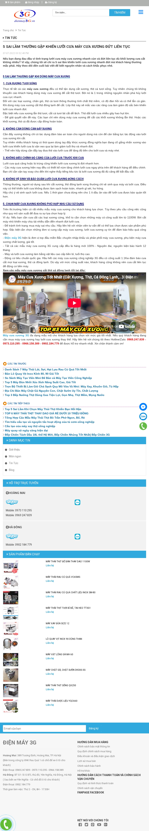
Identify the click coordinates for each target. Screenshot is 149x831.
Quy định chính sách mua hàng (94, 751)
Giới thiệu (14, 449)
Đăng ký (52, 2)
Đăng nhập (33, 2)
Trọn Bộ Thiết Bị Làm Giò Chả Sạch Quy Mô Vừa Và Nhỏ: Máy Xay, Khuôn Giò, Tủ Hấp (62, 386)
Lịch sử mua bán (86, 761)
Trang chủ (8, 30)
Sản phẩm (14, 2)
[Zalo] (143, 416)
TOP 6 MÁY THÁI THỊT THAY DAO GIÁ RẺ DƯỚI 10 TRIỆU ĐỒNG (46, 413)
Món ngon (15, 456)
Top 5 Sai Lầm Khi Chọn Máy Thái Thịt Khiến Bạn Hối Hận (43, 409)
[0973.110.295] (143, 426)
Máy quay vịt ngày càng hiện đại (26, 430)
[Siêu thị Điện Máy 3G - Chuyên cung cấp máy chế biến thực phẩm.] (25, 16)
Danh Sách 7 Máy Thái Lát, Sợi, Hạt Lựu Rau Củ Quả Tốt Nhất (46, 369)
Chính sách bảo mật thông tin (93, 746)
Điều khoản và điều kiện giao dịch (96, 756)
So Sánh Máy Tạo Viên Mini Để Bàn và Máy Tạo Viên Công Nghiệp (48, 377)
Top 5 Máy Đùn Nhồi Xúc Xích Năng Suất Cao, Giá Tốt (40, 382)
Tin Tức (22, 30)
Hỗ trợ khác (83, 770)
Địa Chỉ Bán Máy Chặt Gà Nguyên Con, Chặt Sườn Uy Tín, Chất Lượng (51, 390)
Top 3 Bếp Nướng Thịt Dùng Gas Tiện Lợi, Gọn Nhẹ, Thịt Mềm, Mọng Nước (54, 395)
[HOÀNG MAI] (77, 502)
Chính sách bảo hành (89, 765)
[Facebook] (143, 407)
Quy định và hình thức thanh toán (95, 783)
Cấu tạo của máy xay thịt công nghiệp (30, 426)
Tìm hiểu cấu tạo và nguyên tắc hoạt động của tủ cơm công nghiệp (49, 421)
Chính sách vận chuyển (90, 788)
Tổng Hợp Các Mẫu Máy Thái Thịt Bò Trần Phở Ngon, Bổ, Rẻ (45, 417)
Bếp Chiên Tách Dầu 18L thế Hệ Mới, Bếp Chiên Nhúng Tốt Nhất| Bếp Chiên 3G (57, 434)
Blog (11, 469)
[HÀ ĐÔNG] (77, 536)
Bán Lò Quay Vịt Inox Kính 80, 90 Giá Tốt (32, 373)
